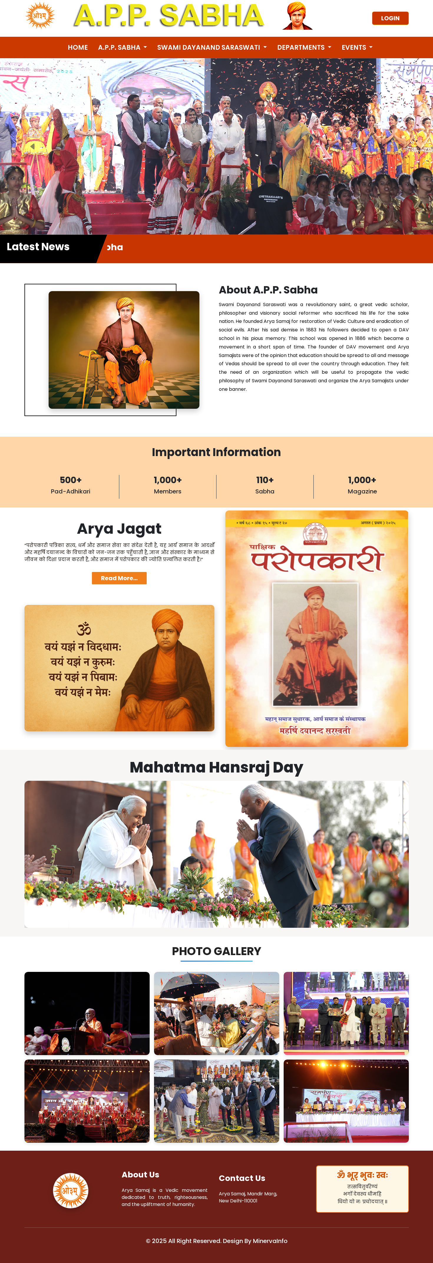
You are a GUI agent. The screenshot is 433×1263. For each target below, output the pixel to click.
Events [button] (355, 47)
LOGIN (390, 18)
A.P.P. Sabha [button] (120, 47)
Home (78, 47)
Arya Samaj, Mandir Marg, (248, 1193)
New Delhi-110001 (238, 1200)
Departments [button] (301, 47)
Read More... (119, 578)
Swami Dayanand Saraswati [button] (209, 47)
